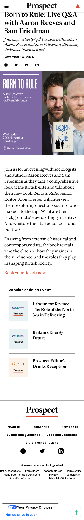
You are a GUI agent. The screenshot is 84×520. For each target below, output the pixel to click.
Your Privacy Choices (35, 507)
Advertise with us (19, 478)
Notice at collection (21, 514)
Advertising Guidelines (62, 478)
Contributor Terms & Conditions (22, 474)
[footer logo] (42, 412)
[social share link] (37, 65)
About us (14, 427)
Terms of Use (74, 471)
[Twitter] (42, 451)
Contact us (69, 427)
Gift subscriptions (10, 471)
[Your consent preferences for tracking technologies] (76, 512)
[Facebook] (23, 451)
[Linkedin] (61, 451)
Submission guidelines (23, 435)
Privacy (53, 474)
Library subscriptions (42, 443)
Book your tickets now (25, 272)
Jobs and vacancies (62, 435)
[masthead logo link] (42, 6)
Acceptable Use (53, 471)
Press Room (32, 471)
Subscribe (42, 427)
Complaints (73, 474)
